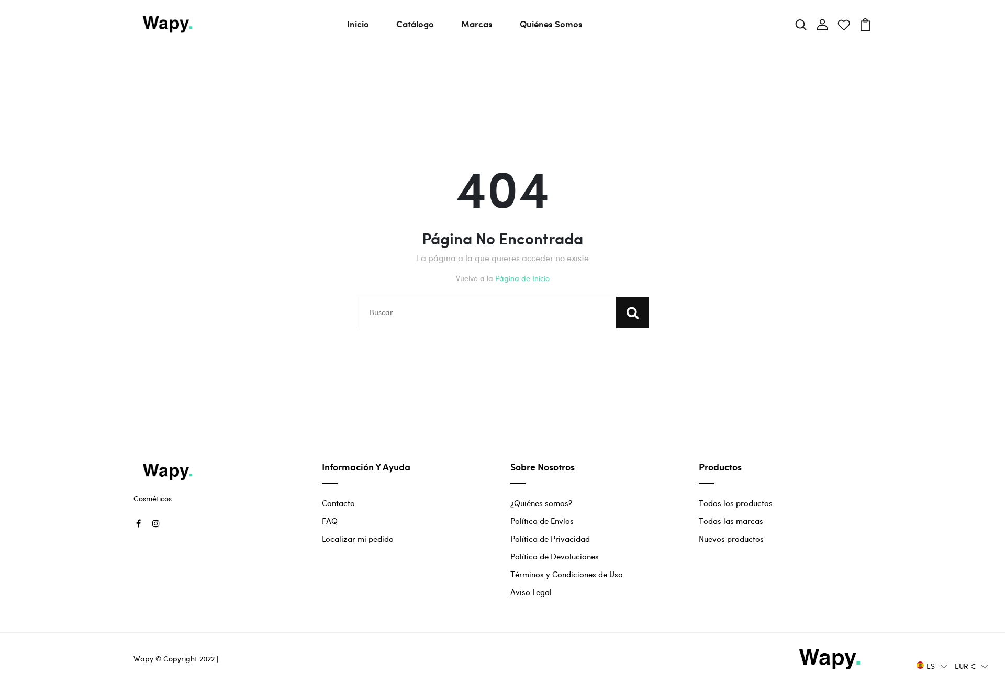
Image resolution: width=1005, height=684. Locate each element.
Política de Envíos (542, 520)
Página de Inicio (522, 278)
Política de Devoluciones (554, 556)
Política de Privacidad (550, 538)
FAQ (330, 520)
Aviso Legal (531, 592)
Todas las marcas (731, 520)
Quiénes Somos (551, 23)
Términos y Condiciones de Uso (566, 574)
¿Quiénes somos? (541, 503)
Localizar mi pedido (358, 538)
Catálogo (415, 23)
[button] (932, 665)
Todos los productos (736, 503)
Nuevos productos (731, 538)
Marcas (477, 23)
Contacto (338, 503)
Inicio (358, 23)
